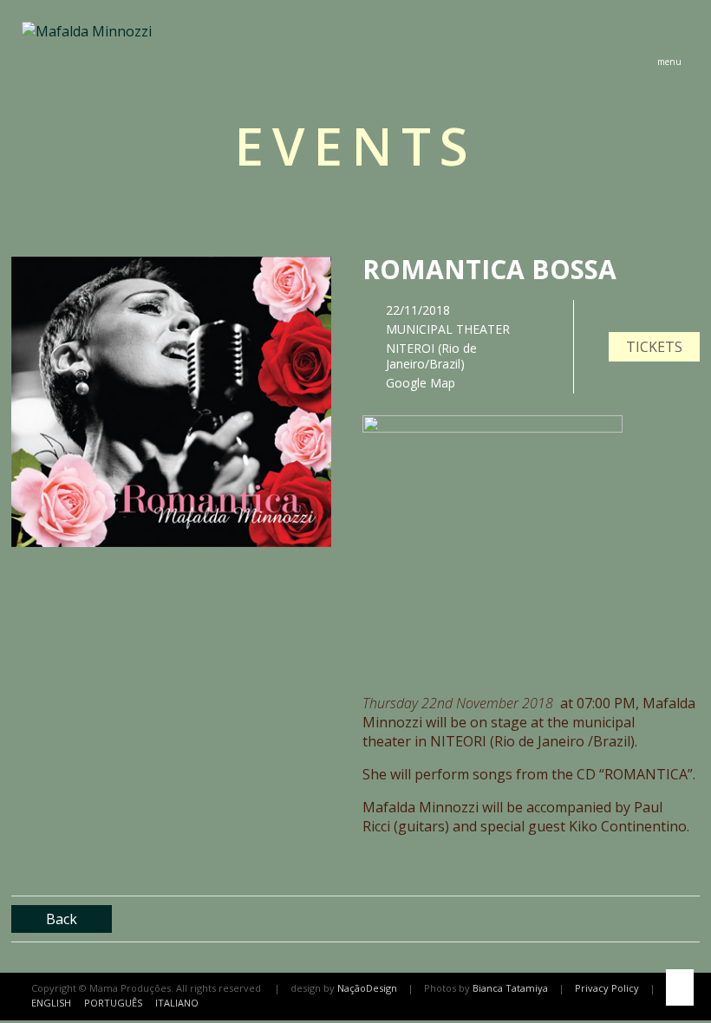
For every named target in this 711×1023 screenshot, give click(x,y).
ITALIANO (177, 1002)
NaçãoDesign (367, 987)
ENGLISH (51, 1002)
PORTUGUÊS (113, 1002)
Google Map (420, 383)
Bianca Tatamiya (510, 987)
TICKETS (654, 346)
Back (61, 919)
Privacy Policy (607, 987)
